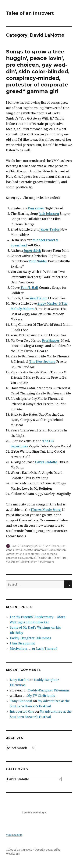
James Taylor (49, 229)
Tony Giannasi (21, 701)
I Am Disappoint (22, 643)
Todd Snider (38, 261)
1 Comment (47, 561)
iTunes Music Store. (46, 510)
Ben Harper (50, 340)
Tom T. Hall (29, 287)
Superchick (32, 250)
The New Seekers (42, 361)
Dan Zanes (36, 208)
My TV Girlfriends (41, 695)
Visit (14, 834)
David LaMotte (46, 462)
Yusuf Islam (38, 298)
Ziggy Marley (29, 561)
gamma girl (41, 549)
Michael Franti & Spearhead (40, 553)
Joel (14, 545)
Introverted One (22, 711)
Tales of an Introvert (30, 13)
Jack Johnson (49, 213)
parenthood (13, 557)
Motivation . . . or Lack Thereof (33, 648)
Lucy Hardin (19, 680)
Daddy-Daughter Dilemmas (30, 638)
